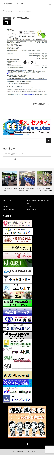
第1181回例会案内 (39, 104)
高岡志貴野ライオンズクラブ (13, 4)
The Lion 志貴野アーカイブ (14, 154)
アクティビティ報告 (11, 159)
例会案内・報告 (32, 207)
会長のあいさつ (8, 201)
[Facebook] (27, 444)
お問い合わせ (31, 210)
